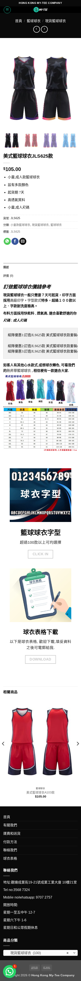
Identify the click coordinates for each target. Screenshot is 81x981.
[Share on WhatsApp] (7, 241)
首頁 (18, 21)
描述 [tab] (6, 267)
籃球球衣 (34, 21)
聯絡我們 (10, 850)
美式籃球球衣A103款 (40, 792)
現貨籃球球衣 (55, 21)
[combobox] (40, 953)
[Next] (77, 752)
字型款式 (34, 300)
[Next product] (36, 29)
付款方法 (10, 842)
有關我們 (10, 825)
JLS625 (15, 231)
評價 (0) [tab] (8, 275)
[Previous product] (44, 29)
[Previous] (3, 752)
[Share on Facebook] (15, 241)
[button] (7, 9)
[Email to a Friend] (22, 241)
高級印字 (17, 300)
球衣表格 (10, 858)
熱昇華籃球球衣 (19, 370)
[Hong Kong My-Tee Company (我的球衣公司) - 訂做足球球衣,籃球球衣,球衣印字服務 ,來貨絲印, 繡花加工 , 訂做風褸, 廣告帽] (40, 9)
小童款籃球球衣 (20, 224)
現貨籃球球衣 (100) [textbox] (38, 953)
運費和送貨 (12, 833)
